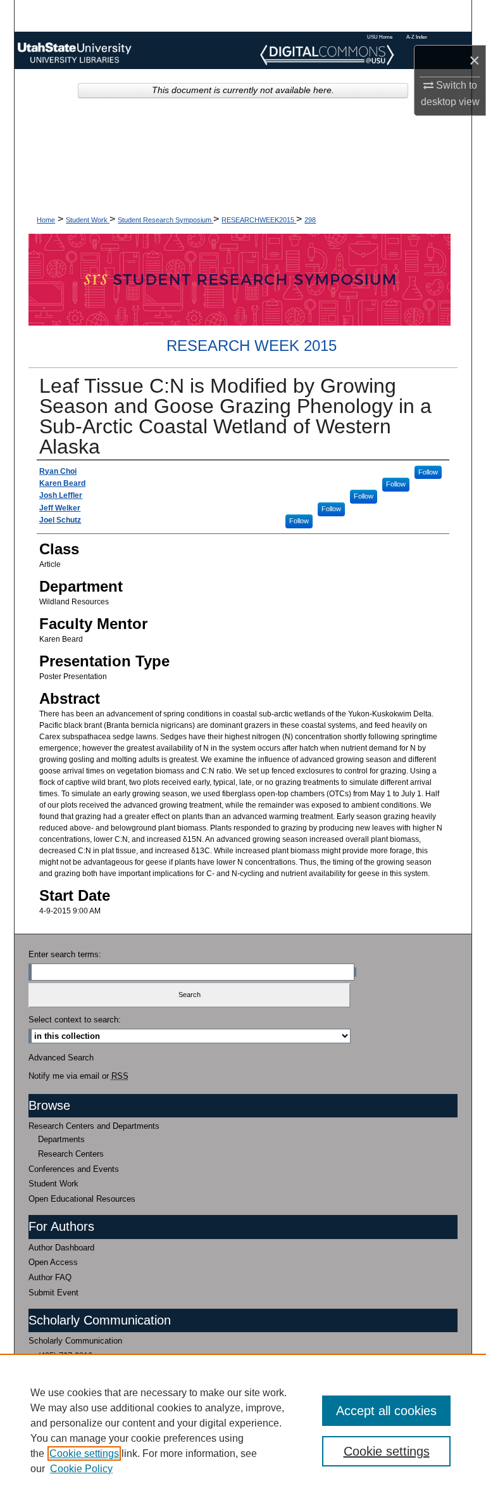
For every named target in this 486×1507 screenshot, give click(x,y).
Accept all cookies (386, 1411)
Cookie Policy (81, 1468)
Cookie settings (84, 1453)
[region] (243, 1430)
